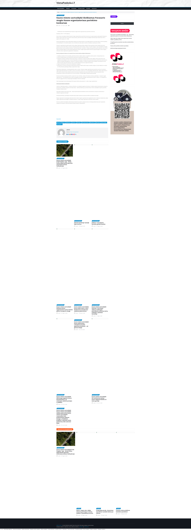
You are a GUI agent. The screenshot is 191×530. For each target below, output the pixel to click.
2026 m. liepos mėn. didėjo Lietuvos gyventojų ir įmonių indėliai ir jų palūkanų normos (84, 512)
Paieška (113, 16)
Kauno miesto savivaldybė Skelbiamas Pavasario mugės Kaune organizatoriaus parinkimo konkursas (79, 12)
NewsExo (81, 526)
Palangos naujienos (101, 529)
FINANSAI (68, 8)
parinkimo (92, 122)
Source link (58, 118)
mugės (79, 122)
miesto (74, 122)
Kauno (64, 122)
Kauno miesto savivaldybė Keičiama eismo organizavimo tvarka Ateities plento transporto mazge (64, 309)
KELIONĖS (88, 8)
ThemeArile (86, 526)
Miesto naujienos (44, 529)
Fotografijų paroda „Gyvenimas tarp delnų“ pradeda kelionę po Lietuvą (104, 512)
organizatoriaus (85, 122)
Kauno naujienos (86, 529)
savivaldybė (104, 122)
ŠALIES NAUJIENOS (60, 8)
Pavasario (98, 122)
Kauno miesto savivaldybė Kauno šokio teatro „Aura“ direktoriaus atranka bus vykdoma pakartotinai (81, 309)
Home (58, 12)
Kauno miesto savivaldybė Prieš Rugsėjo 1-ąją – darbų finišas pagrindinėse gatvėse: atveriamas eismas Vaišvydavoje (64, 163)
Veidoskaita (64, 529)
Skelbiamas (60, 124)
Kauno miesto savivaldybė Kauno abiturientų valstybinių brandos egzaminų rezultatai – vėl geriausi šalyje (81, 324)
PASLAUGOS (94, 8)
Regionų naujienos (93, 529)
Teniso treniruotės (70, 529)
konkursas (69, 122)
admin (59, 25)
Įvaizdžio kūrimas (58, 529)
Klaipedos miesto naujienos (35, 529)
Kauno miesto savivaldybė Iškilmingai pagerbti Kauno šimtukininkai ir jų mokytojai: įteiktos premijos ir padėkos (64, 399)
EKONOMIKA (73, 8)
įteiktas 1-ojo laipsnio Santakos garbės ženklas (98, 223)
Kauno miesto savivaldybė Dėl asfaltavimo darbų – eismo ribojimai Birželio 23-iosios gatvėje (99, 399)
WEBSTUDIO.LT (59, 525)
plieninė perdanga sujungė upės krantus (81, 223)
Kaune (59, 122)
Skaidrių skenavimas (25, 529)
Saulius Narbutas (51, 529)
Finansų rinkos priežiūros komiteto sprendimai (119, 45)
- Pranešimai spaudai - (79, 529)
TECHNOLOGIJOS (81, 8)
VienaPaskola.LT (65, 2)
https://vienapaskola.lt (74, 131)
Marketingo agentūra (8, 529)
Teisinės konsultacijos (17, 529)
